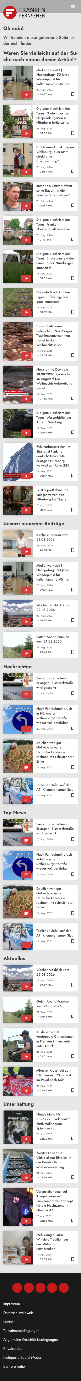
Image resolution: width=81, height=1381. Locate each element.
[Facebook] (17, 1288)
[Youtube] (40, 1288)
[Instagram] (29, 1288)
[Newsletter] (64, 1288)
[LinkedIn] (52, 1288)
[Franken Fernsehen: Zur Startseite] (24, 12)
